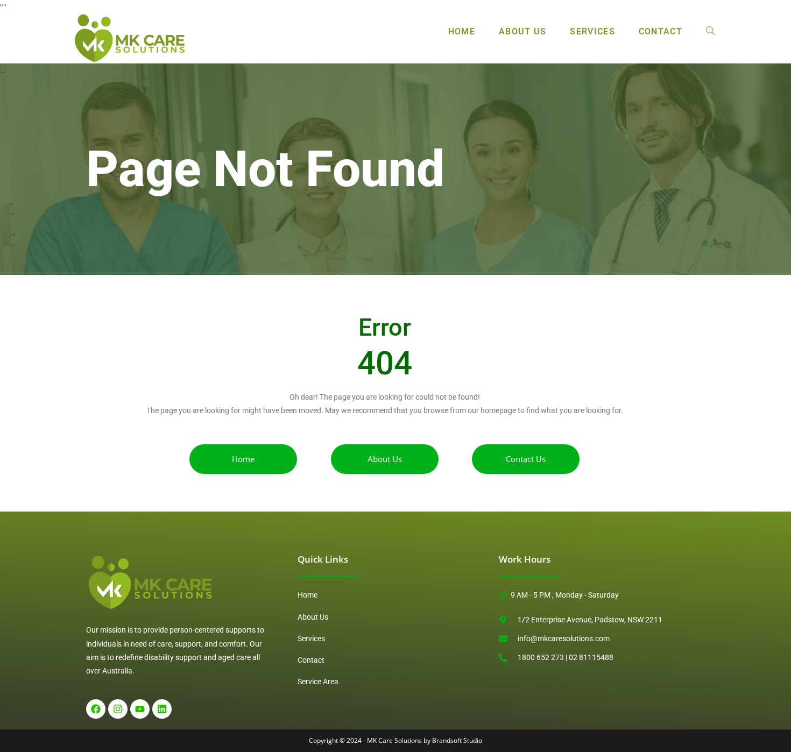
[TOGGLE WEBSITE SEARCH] (710, 31)
